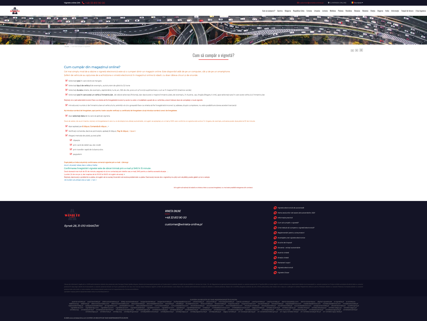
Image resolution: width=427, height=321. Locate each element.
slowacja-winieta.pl (252, 306)
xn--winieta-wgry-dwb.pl (332, 312)
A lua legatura (421, 10)
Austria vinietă (283, 253)
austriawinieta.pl (93, 302)
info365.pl (179, 304)
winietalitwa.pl (205, 310)
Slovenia (365, 10)
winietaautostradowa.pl (125, 310)
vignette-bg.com (92, 308)
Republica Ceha (298, 10)
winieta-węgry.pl (350, 308)
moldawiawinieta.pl (350, 304)
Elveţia (373, 10)
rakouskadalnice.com (144, 306)
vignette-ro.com (153, 308)
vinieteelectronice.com (241, 308)
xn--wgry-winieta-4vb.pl (289, 312)
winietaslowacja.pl (300, 310)
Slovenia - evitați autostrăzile (289, 248)
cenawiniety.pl (198, 302)
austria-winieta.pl (78, 302)
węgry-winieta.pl (229, 312)
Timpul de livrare (407, 10)
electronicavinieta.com (100, 304)
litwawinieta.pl (220, 304)
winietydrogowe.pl (131, 312)
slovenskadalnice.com (215, 306)
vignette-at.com (77, 308)
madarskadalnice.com (311, 304)
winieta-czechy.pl (288, 308)
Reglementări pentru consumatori (291, 233)
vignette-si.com (168, 308)
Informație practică (285, 218)
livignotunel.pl (233, 304)
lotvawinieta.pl (263, 304)
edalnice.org (74, 304)
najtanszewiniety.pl (75, 306)
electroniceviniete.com (120, 304)
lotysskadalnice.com (293, 304)
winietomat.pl (105, 312)
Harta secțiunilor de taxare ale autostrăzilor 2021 (296, 213)
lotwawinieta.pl (277, 304)
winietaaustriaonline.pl (104, 310)
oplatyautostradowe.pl (93, 306)
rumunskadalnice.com (179, 306)
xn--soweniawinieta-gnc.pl (267, 312)
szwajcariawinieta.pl (321, 306)
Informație (395, 10)
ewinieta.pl (169, 304)
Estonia (309, 10)
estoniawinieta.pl (137, 304)
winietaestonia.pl (191, 310)
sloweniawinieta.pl (285, 306)
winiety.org (117, 312)
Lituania (317, 10)
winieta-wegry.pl (334, 308)
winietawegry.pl (91, 312)
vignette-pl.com (122, 308)
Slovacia (357, 10)
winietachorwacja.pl (160, 310)
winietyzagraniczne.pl (198, 312)
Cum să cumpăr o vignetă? (288, 223)
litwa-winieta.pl (206, 304)
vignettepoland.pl (193, 308)
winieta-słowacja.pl (319, 308)
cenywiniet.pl (211, 302)
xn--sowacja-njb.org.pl (246, 312)
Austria (280, 10)
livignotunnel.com (248, 304)
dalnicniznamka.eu (308, 302)
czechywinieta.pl (258, 302)
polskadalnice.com (126, 306)
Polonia (340, 10)
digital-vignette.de (324, 302)
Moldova (333, 10)
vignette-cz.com (107, 308)
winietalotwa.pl (219, 310)
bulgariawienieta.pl (147, 302)
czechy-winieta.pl (243, 302)
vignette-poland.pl (137, 308)
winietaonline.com (252, 310)
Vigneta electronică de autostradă (291, 208)
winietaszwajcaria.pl (333, 310)
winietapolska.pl (268, 310)
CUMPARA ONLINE (338, 3)
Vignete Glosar (283, 273)
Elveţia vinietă (283, 258)
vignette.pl (180, 308)
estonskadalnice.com (155, 304)
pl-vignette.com (111, 306)
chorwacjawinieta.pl (226, 302)
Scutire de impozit (285, 243)
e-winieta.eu (350, 302)
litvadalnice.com (192, 304)
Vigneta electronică (285, 268)
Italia (387, 10)
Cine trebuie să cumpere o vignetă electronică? (296, 228)
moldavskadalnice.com (332, 304)
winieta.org (74, 310)
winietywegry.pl (182, 312)
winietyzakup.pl (215, 312)
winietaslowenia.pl (316, 310)
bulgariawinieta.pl (164, 302)
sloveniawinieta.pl (197, 306)
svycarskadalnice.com (302, 306)
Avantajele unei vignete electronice (291, 238)
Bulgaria (288, 10)
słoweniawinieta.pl (338, 306)
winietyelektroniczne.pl (149, 312)
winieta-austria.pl (273, 308)
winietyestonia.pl (166, 312)
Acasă (67, 46)
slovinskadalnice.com (234, 306)
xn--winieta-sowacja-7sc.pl (310, 312)
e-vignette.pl (339, 302)
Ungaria (380, 10)
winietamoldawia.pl (235, 310)
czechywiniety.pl (273, 302)
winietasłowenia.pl (350, 310)
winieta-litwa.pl (303, 308)
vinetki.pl (206, 308)
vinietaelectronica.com (221, 308)
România (349, 10)
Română (358, 3)
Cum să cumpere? (268, 10)
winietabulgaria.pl (143, 310)
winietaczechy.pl (176, 310)
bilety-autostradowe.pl (129, 302)
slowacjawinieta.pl (268, 306)
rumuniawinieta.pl (162, 306)
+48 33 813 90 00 (94, 2)
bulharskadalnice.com (182, 302)
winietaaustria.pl (87, 310)
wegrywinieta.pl (258, 308)
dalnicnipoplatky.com (290, 302)
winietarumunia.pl (283, 310)
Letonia (325, 10)
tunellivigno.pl (353, 306)
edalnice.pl (85, 304)
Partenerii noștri (284, 263)
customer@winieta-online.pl (311, 3)
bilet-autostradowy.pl (110, 302)
